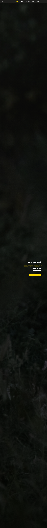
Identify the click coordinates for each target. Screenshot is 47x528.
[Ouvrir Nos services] (29, 1)
